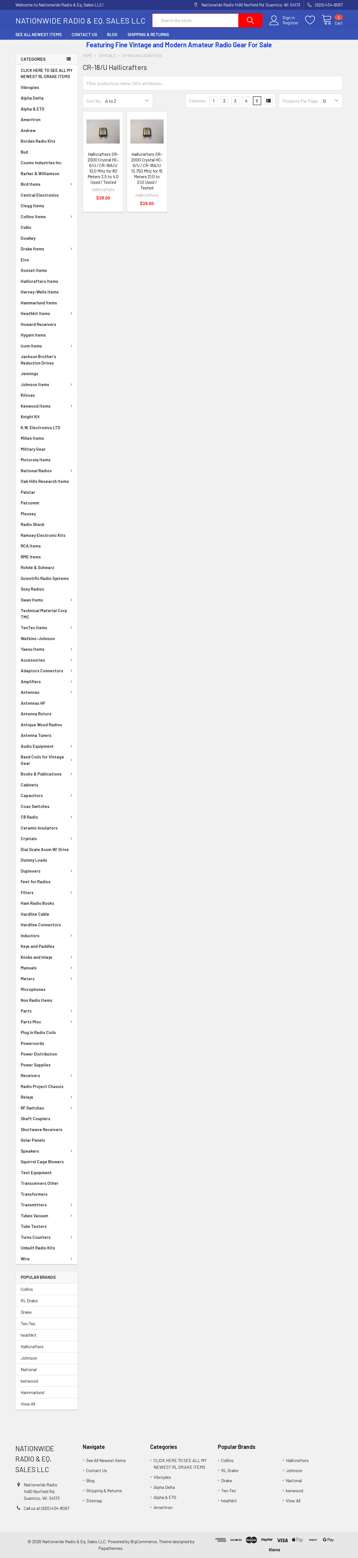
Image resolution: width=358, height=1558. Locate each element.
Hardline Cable (35, 914)
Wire (25, 1258)
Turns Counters (36, 1237)
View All (28, 1403)
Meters (28, 978)
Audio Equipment (37, 746)
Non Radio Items (36, 1000)
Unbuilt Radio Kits (38, 1247)
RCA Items (31, 545)
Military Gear (33, 449)
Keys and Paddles (38, 946)
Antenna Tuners (36, 735)
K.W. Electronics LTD (40, 427)
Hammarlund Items (39, 302)
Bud (24, 151)
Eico (25, 259)
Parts (26, 1010)
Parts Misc (31, 1021)
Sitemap (94, 1500)
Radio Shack (32, 524)
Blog (112, 34)
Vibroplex (30, 87)
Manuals (29, 967)
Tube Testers (34, 1226)
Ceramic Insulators (39, 827)
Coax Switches (35, 806)
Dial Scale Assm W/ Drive (45, 849)
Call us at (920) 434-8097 (46, 1508)
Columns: (198, 100)
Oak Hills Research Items (45, 481)
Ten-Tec (28, 1323)
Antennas (30, 692)
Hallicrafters (32, 1346)
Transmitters (34, 1204)
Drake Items (32, 248)
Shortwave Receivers (41, 1129)
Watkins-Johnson (38, 638)
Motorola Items (36, 459)
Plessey (28, 513)
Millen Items (32, 438)
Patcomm (30, 502)
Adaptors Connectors (42, 670)
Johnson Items (35, 384)
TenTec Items (34, 627)
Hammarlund (32, 1392)
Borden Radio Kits (38, 141)
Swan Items (32, 599)
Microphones (33, 989)
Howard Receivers (38, 324)
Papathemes (110, 1548)
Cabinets (29, 784)
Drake (26, 1312)
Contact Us (84, 34)
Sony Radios (32, 588)
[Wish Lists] (313, 20)
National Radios (36, 470)
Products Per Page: (300, 101)
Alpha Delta (32, 97)
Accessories (33, 659)
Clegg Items (32, 205)
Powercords (32, 1043)
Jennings (29, 373)
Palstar (28, 492)
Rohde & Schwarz (37, 567)
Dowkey (28, 238)
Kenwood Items (36, 405)
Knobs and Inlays (36, 957)
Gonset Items (34, 270)
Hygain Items (33, 334)
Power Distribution (39, 1053)
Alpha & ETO (32, 108)
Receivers (30, 1075)
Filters (27, 892)
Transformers (34, 1194)
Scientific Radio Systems (45, 578)
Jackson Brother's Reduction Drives (38, 359)
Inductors (30, 935)
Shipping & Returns (148, 34)
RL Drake (29, 1300)
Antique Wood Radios (41, 724)
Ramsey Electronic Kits (43, 535)
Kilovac (28, 395)
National (29, 1369)
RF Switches (32, 1107)
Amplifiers (31, 681)
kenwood (29, 1380)
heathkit (28, 1335)
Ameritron (31, 119)
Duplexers (31, 870)
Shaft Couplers (35, 1118)
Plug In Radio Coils (38, 1032)
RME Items (31, 556)
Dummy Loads (34, 860)
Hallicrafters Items (39, 281)
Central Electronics (40, 195)
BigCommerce (143, 1541)
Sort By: (94, 101)
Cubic (26, 227)
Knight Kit (30, 416)
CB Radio (29, 816)
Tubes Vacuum (34, 1215)
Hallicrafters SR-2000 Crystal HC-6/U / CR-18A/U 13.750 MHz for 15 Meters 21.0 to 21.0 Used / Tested (146, 170)
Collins (27, 1289)
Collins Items (33, 216)
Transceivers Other (39, 1183)
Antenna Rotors (36, 713)
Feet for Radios (36, 881)
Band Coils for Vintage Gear (42, 760)
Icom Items (31, 345)
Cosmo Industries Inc (41, 162)
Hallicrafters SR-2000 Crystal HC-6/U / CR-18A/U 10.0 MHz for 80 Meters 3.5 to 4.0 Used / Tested (103, 168)
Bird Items (31, 184)
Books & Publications (41, 773)
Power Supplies (36, 1064)
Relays (27, 1096)
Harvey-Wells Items (40, 291)
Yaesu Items (32, 649)
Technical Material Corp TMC (44, 613)
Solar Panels (33, 1140)
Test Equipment (36, 1172)
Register (290, 22)
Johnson (29, 1357)
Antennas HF (33, 703)
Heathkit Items (35, 313)
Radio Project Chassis (42, 1086)
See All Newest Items (38, 34)
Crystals (29, 838)
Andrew (28, 130)
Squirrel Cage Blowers (42, 1161)
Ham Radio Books (37, 903)
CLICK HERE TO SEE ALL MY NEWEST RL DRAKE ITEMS (46, 73)
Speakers (30, 1150)
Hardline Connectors (41, 924)
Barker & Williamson (40, 173)
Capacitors (32, 795)
